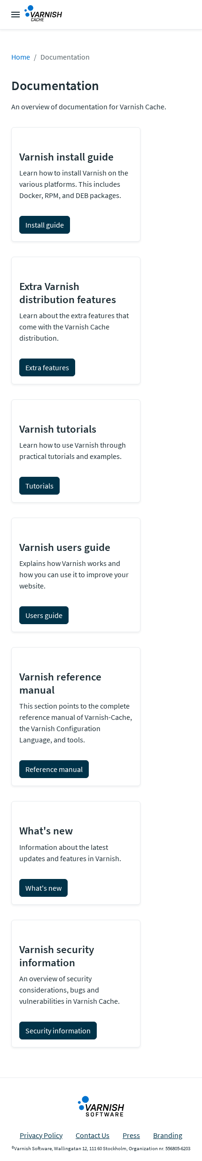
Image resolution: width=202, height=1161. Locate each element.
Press (131, 1135)
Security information (58, 1030)
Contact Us (92, 1135)
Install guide (44, 224)
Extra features (47, 367)
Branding (167, 1135)
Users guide (43, 615)
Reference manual (54, 769)
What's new (43, 888)
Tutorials (39, 485)
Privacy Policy (41, 1135)
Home (20, 56)
